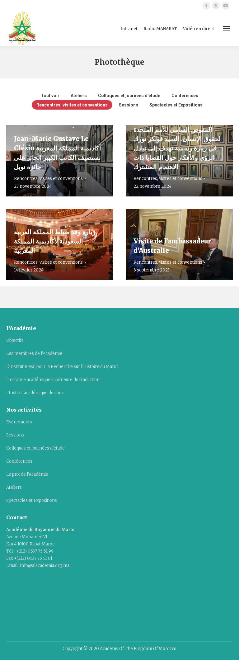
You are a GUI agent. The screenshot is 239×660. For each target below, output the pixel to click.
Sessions (128, 104)
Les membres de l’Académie (34, 353)
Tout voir (50, 95)
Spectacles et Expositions (176, 104)
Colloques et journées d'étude (129, 95)
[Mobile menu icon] (226, 28)
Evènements (19, 422)
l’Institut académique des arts (35, 392)
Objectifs (15, 340)
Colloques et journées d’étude (35, 448)
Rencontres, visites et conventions (72, 104)
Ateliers (79, 95)
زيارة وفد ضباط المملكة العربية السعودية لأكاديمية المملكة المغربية (55, 241)
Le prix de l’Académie (27, 474)
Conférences (184, 95)
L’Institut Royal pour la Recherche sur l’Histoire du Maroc (62, 366)
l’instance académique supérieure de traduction (53, 379)
